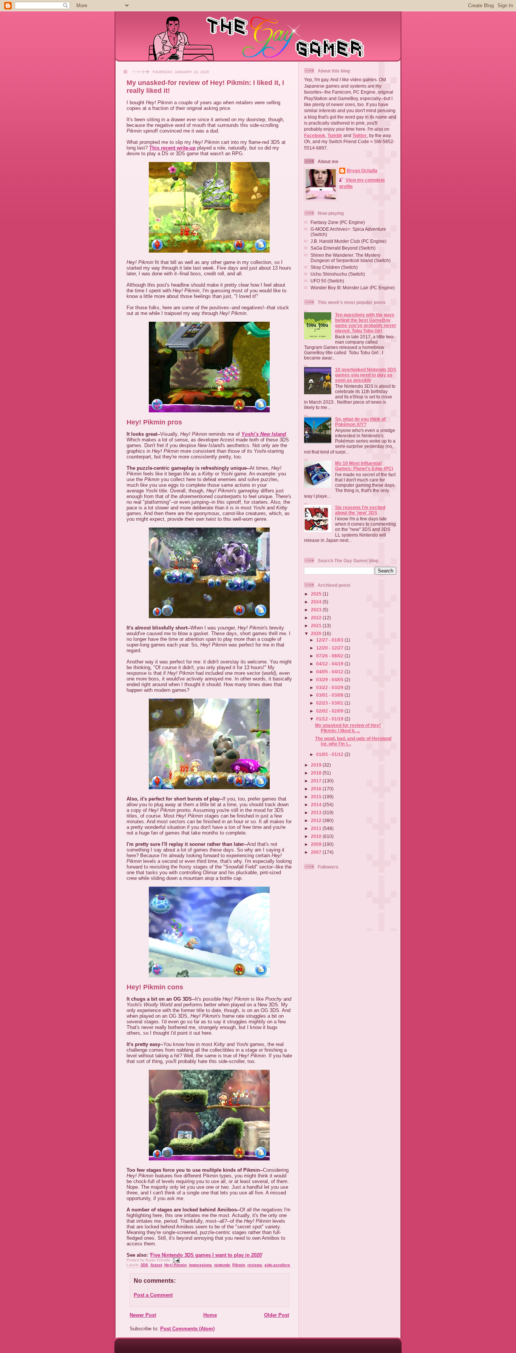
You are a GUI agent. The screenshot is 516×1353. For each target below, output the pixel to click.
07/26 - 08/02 (330, 655)
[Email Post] (175, 1260)
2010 (317, 836)
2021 (317, 625)
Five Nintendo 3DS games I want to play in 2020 (206, 1255)
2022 (317, 617)
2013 (317, 812)
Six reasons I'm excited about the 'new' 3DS (360, 510)
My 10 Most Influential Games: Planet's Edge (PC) (364, 466)
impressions (200, 1265)
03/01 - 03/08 (330, 695)
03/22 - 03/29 (330, 687)
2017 (317, 780)
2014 (317, 804)
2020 (317, 633)
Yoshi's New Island (263, 434)
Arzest (156, 1265)
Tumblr (335, 135)
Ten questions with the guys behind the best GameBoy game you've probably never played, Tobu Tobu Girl (365, 322)
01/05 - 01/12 (330, 754)
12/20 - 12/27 (330, 647)
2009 (317, 844)
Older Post (276, 1315)
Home (210, 1315)
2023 (317, 609)
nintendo (222, 1265)
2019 (317, 764)
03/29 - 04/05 (330, 679)
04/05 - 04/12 (330, 671)
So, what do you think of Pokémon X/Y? (360, 422)
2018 (317, 772)
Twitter (359, 135)
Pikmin (238, 1265)
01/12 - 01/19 (330, 718)
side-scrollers (277, 1265)
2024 (317, 601)
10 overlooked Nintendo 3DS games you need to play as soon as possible (365, 375)
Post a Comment (153, 1295)
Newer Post (143, 1315)
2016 (317, 788)
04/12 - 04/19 (330, 663)
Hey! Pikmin (175, 1265)
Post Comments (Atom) (187, 1328)
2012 (317, 820)
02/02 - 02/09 (330, 710)
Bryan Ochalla (362, 170)
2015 (317, 796)
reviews (254, 1265)
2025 (317, 593)
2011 (317, 828)
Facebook (314, 135)
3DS (144, 1265)
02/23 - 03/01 (330, 702)
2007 (317, 852)
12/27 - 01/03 (330, 639)
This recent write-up (172, 148)
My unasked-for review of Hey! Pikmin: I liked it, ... (348, 728)
